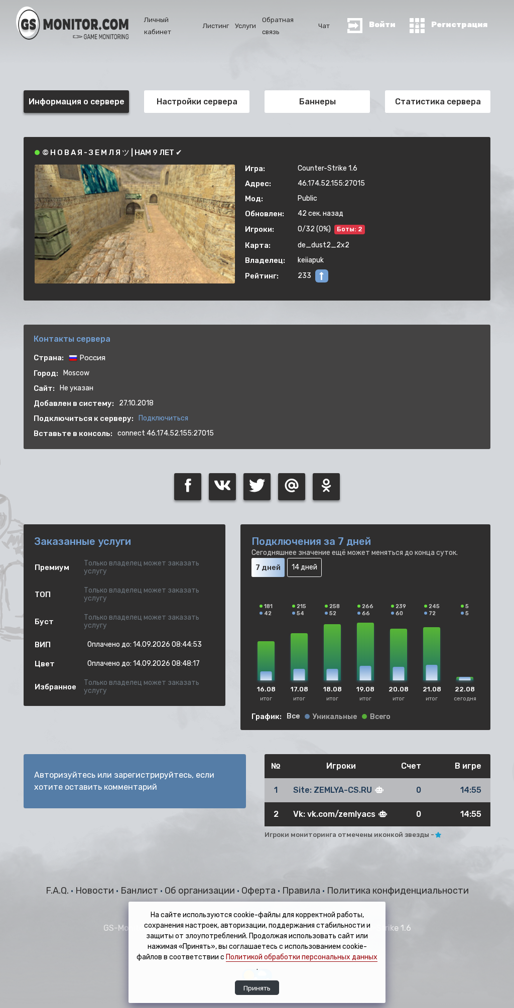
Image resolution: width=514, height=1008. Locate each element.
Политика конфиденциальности (398, 890)
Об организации (201, 890)
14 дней (304, 567)
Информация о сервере (76, 101)
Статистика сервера (438, 101)
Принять (257, 988)
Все (293, 716)
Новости (95, 890)
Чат (324, 26)
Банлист (140, 890)
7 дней (268, 567)
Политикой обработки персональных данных (301, 957)
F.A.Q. (58, 890)
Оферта (259, 890)
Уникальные (335, 717)
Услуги (245, 26)
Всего (380, 717)
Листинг (216, 26)
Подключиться (163, 418)
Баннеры (317, 101)
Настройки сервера (197, 101)
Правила (302, 890)
